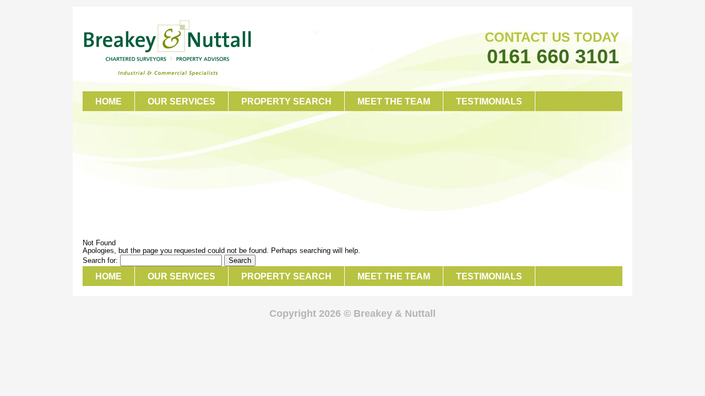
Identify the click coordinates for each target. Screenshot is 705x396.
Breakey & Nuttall (168, 48)
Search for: (100, 260)
